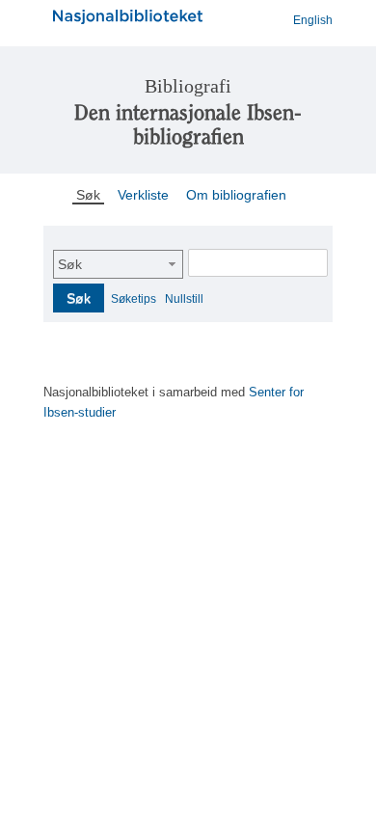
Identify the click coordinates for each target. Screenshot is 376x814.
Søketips (133, 299)
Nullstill (184, 299)
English (313, 20)
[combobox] (118, 264)
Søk (70, 264)
